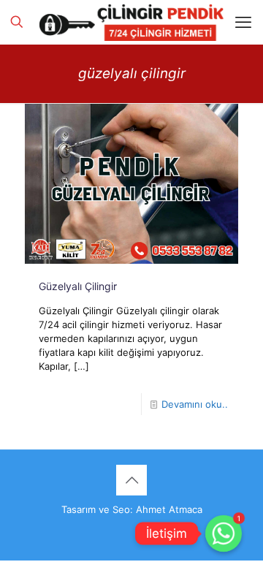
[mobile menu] (243, 22)
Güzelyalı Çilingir (78, 286)
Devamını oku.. (194, 404)
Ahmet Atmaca (169, 509)
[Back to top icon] (131, 480)
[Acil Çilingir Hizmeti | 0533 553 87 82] (131, 22)
